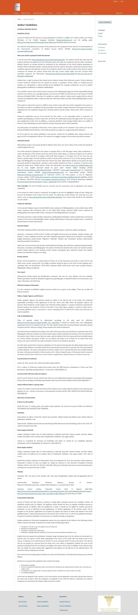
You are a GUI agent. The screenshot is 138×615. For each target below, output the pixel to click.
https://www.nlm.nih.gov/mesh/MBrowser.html (34, 170)
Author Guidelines (42, 601)
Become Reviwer (65, 601)
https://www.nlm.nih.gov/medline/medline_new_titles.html (38, 323)
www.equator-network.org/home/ (54, 179)
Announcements (86, 13)
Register (115, 1)
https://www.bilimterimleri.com (81, 165)
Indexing (67, 13)
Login (121, 1)
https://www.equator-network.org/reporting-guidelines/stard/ (57, 177)
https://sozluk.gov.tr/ (64, 40)
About (50, 13)
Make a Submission (104, 22)
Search (120, 13)
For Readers (101, 47)
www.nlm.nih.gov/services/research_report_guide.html (37, 182)
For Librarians (102, 53)
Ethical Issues (64, 610)
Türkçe (100, 36)
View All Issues (22, 606)
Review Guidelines (65, 606)
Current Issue (22, 601)
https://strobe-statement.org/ (53, 172)
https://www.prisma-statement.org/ (30, 175)
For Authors (101, 50)
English (100, 33)
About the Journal (38, 13)
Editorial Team (25, 13)
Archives (75, 13)
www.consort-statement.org (70, 170)
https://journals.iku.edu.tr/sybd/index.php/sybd (48, 60)
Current (58, 13)
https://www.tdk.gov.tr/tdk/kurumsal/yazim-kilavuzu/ (37, 42)
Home (16, 13)
